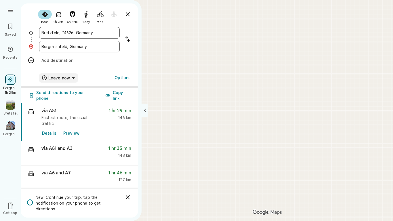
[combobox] (79, 33)
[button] (79, 153)
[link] (79, 122)
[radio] (45, 16)
